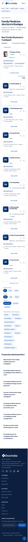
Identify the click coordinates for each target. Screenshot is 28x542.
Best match (7, 303)
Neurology (17, 318)
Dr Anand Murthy (14, 133)
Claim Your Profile (6, 503)
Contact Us (5, 522)
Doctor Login (5, 508)
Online (16, 290)
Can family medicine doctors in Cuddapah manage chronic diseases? (12, 395)
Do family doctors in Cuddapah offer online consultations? (11, 447)
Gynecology (15, 314)
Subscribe (21, 536)
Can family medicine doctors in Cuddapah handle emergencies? (10, 428)
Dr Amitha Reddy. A (15, 84)
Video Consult (15, 73)
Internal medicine (8, 340)
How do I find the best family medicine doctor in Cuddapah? (11, 406)
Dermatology (7, 318)
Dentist (6, 314)
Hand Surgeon (8, 336)
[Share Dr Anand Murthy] (23, 136)
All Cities (4, 492)
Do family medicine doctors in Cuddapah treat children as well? (12, 384)
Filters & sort (7, 47)
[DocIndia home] (11, 3)
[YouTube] (17, 482)
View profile (14, 102)
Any (5, 297)
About (3, 516)
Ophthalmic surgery (9, 329)
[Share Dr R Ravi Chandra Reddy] (23, 238)
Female (17, 297)
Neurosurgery (7, 344)
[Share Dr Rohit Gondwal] (23, 160)
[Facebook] (3, 482)
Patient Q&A (5, 495)
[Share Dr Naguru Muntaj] (23, 55)
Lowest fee (7, 307)
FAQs (3, 519)
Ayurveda (17, 333)
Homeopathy (7, 325)
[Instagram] (14, 482)
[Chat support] (23, 538)
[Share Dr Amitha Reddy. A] (23, 86)
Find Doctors (5, 489)
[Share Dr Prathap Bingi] (23, 185)
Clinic (10, 290)
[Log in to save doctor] (20, 55)
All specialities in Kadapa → (19, 43)
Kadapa (22, 8)
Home (3, 8)
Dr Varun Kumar (14, 260)
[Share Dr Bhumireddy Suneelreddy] (23, 211)
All (5, 290)
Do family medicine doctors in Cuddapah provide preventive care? (12, 417)
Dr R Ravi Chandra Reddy (16, 235)
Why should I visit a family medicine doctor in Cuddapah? (12, 373)
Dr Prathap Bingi (14, 182)
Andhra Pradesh (14, 8)
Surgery (17, 325)
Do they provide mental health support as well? (11, 438)
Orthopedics (7, 333)
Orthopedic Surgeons (9, 347)
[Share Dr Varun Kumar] (23, 262)
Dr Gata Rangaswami (15, 108)
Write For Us (5, 525)
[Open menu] (2, 3)
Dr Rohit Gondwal (14, 158)
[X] (6, 482)
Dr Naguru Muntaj (14, 52)
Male (10, 297)
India (7, 8)
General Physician (9, 322)
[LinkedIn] (10, 482)
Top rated (15, 303)
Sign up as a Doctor (7, 505)
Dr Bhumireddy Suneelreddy (14, 207)
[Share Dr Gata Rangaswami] (23, 111)
